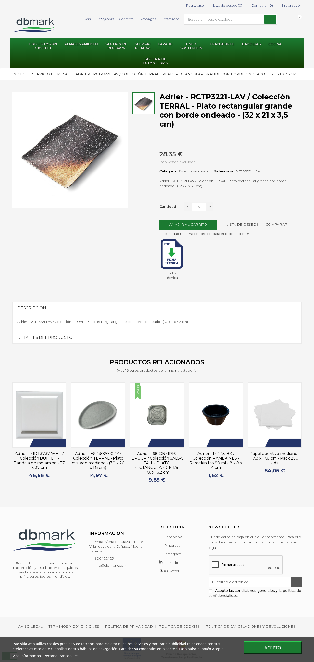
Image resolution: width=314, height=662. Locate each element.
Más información (26, 655)
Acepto (272, 647)
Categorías (104, 19)
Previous (9, 435)
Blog (87, 19)
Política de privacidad (129, 626)
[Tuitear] (169, 143)
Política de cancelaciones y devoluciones (251, 626)
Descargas (147, 19)
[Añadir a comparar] (52, 443)
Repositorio (170, 19)
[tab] (157, 308)
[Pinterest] (178, 143)
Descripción (31, 308)
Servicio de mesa (193, 171)
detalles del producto (45, 337)
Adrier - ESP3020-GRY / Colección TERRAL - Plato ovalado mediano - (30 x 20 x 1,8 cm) (98, 460)
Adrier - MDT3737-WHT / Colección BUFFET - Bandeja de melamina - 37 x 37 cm (39, 460)
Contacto (126, 19)
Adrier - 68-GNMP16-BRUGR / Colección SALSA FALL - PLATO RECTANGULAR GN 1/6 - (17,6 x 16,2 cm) (157, 463)
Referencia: (224, 171)
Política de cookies (179, 626)
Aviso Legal (30, 626)
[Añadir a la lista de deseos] (45, 443)
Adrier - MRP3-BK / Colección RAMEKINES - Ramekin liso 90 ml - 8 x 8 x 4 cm (215, 460)
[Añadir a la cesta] (37, 443)
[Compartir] (160, 143)
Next (305, 435)
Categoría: (168, 171)
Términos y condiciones (74, 626)
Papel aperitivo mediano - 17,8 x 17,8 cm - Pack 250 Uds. (275, 458)
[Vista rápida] (60, 443)
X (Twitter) (171, 571)
